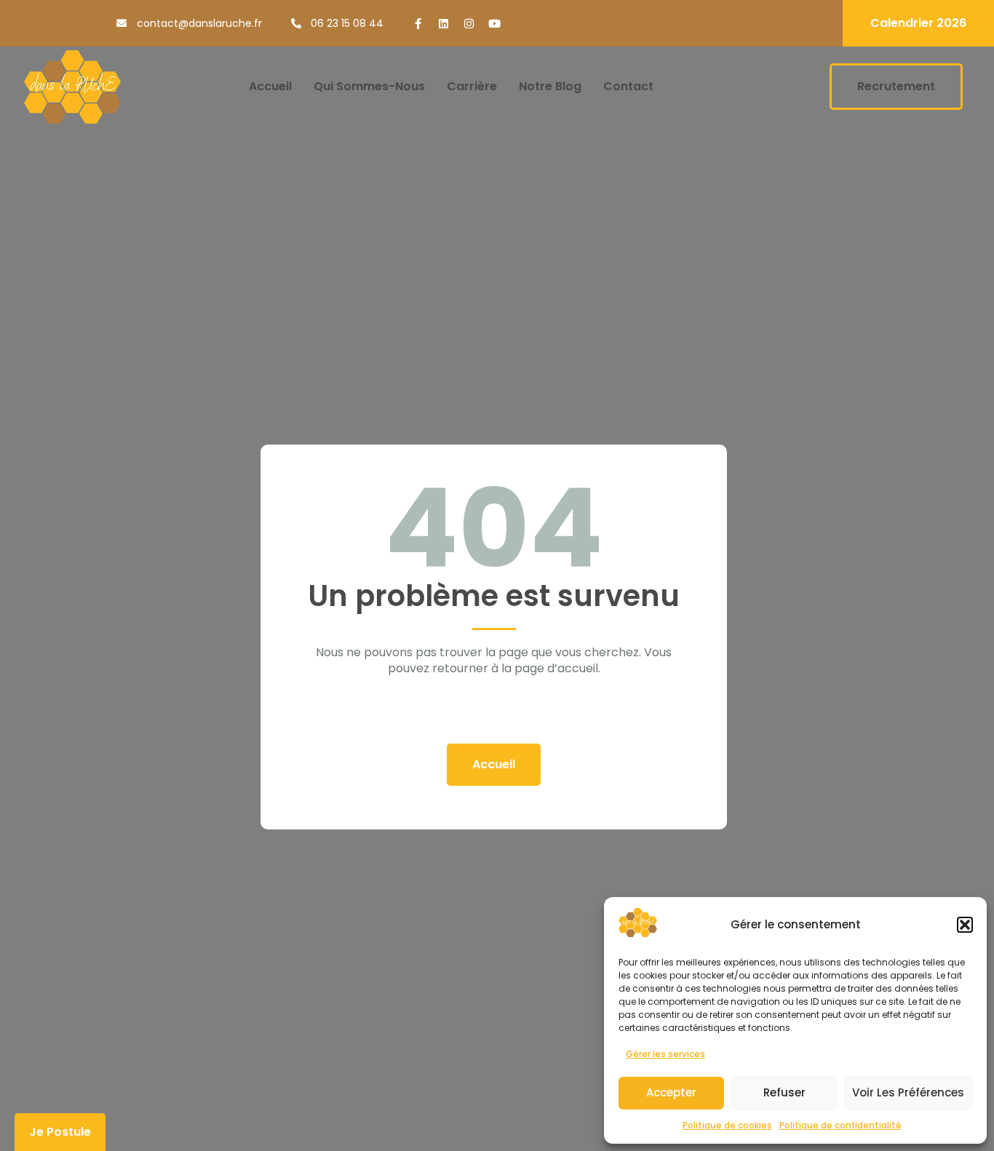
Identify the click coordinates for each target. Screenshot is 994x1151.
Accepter (671, 1092)
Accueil (270, 86)
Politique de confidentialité (840, 1125)
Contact (628, 86)
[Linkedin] (443, 23)
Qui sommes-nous (369, 86)
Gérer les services (665, 1054)
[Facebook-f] (418, 23)
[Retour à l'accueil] (72, 87)
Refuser (784, 1092)
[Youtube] (494, 23)
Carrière (472, 86)
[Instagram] (469, 23)
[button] (965, 924)
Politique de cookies (727, 1125)
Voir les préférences (908, 1092)
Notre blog (550, 86)
